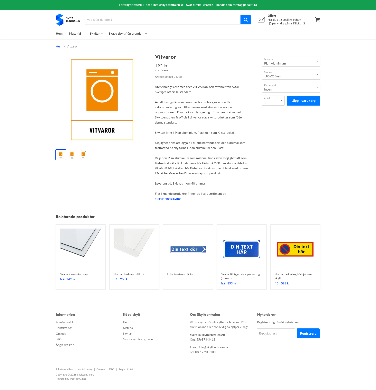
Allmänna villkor (66, 322)
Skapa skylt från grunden (126, 33)
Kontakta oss (64, 328)
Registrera (308, 333)
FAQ (58, 339)
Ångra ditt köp (65, 345)
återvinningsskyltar (168, 198)
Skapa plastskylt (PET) (129, 274)
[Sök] (245, 19)
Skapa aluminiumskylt (75, 274)
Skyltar (95, 33)
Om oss (61, 333)
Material (75, 33)
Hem (59, 33)
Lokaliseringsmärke (180, 274)
